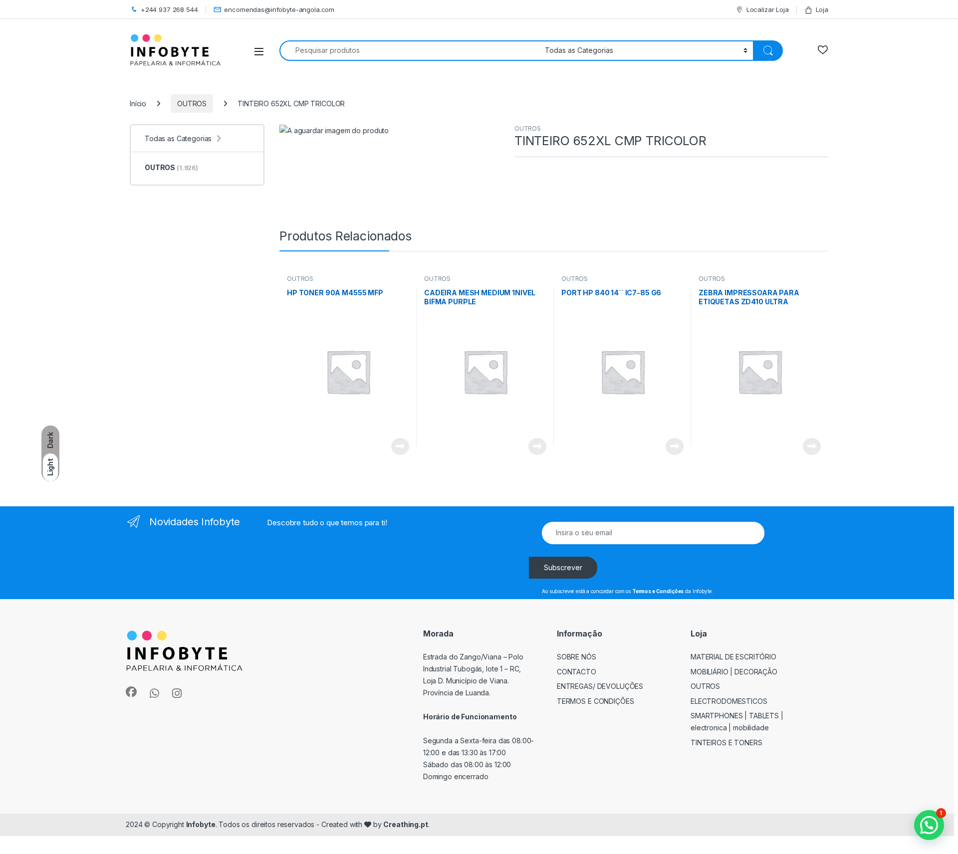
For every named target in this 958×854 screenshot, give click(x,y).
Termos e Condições (595, 701)
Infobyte (201, 824)
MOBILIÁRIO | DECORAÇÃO (734, 671)
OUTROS (192, 103)
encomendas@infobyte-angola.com (279, 9)
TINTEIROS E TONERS (726, 742)
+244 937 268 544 (169, 9)
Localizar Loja (767, 9)
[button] (929, 825)
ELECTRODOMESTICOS (729, 701)
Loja (822, 9)
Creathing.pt (405, 824)
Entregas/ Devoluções (600, 686)
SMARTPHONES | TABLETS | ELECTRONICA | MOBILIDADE (737, 721)
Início (138, 103)
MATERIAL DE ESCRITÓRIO (733, 656)
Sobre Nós (576, 656)
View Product (396, 446)
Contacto (576, 671)
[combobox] (409, 50)
